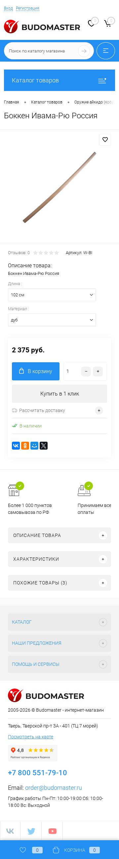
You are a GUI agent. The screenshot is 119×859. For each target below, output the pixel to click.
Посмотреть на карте (30, 736)
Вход (8, 8)
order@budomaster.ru (53, 787)
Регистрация (27, 8)
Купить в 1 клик (59, 394)
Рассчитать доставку (42, 410)
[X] (44, 446)
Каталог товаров (35, 80)
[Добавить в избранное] (105, 140)
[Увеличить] (59, 187)
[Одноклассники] (25, 446)
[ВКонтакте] (16, 446)
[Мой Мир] (34, 446)
